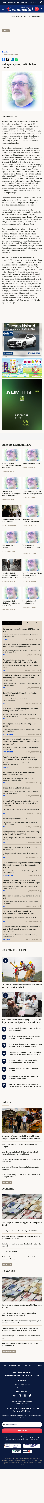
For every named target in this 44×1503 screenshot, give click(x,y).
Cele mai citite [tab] (32, 623)
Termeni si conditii (22, 1403)
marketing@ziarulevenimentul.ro (22, 1387)
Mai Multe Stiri (9, 1351)
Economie (40, 1365)
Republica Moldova (25, 1365)
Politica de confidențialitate (22, 1401)
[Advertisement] (26, 33)
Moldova (12, 1365)
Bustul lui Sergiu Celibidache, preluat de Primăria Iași (19, 2)
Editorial (27, 16)
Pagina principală (17, 16)
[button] (37, 2)
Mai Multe (7, 1182)
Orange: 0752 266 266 (22, 1385)
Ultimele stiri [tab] (12, 623)
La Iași (4, 1365)
